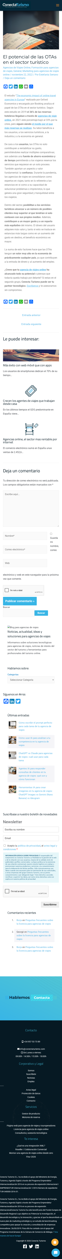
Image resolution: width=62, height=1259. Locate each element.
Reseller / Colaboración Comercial (31, 1149)
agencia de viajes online (33, 269)
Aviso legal (31, 1090)
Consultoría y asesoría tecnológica (31, 1133)
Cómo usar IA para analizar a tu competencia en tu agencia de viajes (34, 742)
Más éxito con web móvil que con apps (27, 365)
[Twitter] (31, 1246)
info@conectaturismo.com (32, 1049)
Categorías (13, 674)
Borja (19, 920)
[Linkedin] (37, 1246)
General (17, 71)
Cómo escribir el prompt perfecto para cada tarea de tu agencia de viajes (35, 726)
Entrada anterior (31, 315)
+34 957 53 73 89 (31, 1041)
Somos (31, 1070)
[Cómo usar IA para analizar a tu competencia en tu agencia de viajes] (12, 739)
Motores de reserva (31, 1117)
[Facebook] (25, 1246)
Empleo (31, 1081)
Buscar (6, 607)
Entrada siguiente (31, 324)
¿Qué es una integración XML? (31, 1145)
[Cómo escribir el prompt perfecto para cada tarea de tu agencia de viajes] (12, 724)
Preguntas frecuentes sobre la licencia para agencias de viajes (34, 935)
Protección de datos (31, 1093)
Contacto (31, 1101)
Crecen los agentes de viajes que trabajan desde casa (29, 402)
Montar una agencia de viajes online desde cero (31, 1153)
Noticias (31, 1078)
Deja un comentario (15, 78)
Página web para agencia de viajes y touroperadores (31, 1125)
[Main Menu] (57, 5)
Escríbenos (33, 285)
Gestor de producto (31, 1113)
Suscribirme (50, 904)
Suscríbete (31, 1074)
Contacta (42, 998)
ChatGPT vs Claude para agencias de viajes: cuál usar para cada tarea (36, 757)
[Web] (25, 563)
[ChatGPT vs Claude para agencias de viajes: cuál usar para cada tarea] (12, 755)
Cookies (31, 1097)
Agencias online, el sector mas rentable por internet (30, 441)
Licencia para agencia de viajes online (31, 1129)
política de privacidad (29, 845)
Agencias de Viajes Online (16, 67)
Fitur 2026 (31, 1157)
